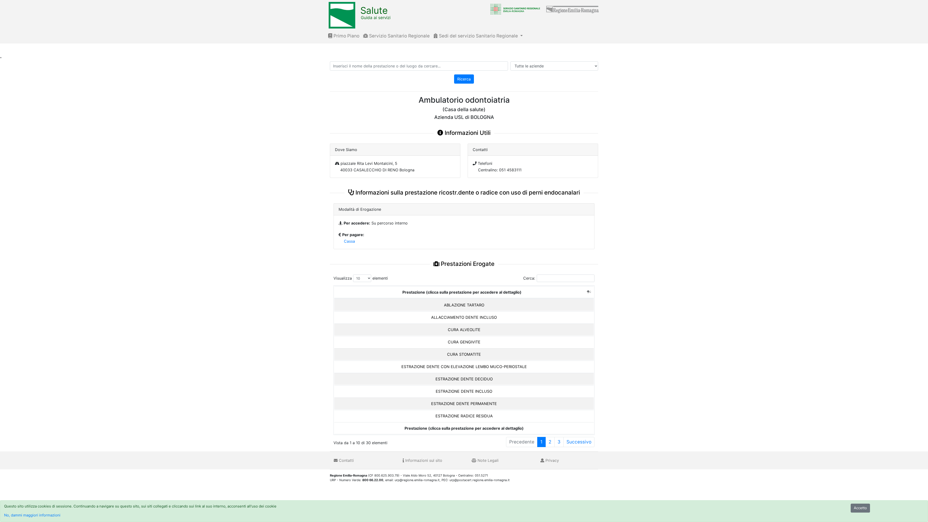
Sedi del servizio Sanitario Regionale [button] (478, 36)
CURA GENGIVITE (464, 342)
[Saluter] (514, 9)
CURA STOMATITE (464, 354)
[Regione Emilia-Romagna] (572, 9)
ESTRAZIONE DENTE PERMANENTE (464, 403)
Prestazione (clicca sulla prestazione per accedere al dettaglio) (462, 292)
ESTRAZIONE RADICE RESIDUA (464, 415)
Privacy (551, 460)
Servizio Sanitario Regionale (399, 36)
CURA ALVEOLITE (464, 329)
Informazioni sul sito (423, 460)
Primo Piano (345, 36)
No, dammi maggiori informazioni (32, 515)
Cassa (349, 241)
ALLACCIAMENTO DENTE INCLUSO (464, 317)
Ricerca (464, 79)
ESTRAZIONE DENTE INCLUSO (464, 391)
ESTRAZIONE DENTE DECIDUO (464, 379)
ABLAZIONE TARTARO (464, 305)
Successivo (578, 442)
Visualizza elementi (361, 278)
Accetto (860, 508)
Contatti (346, 460)
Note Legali (487, 460)
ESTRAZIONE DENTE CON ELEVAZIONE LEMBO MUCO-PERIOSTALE (464, 366)
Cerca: (529, 278)
